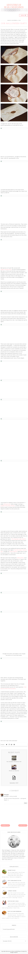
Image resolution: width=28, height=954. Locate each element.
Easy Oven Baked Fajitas (14, 880)
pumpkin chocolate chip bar (8, 505)
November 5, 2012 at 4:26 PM (10, 796)
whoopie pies (7, 504)
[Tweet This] (7, 745)
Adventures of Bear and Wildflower (13, 951)
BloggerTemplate (14, 952)
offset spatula (13, 551)
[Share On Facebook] (9, 745)
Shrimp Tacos (11, 870)
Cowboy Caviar (12, 890)
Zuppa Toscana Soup (6, 269)
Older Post (22, 825)
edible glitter (20, 557)
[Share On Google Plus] (12, 745)
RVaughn (6, 794)
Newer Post (6, 825)
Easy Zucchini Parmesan (14, 911)
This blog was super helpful (19, 539)
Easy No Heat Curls (13, 901)
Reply (25, 803)
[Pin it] (14, 745)
